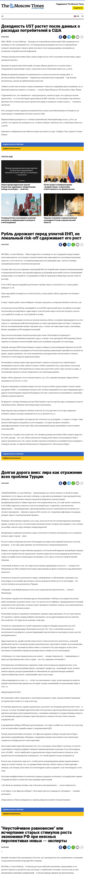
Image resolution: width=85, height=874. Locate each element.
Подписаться (42, 449)
